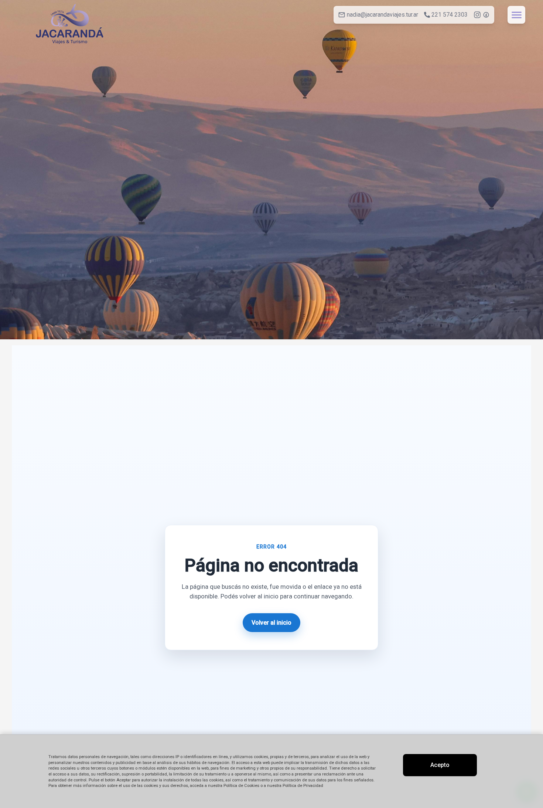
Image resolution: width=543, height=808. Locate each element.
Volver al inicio (271, 622)
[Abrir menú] (516, 15)
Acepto (440, 764)
